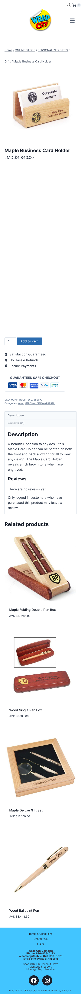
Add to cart (29, 341)
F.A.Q (40, 944)
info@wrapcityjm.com (44, 958)
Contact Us (40, 938)
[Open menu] (72, 20)
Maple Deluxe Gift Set (26, 810)
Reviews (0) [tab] (16, 423)
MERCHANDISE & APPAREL (40, 403)
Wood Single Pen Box (25, 710)
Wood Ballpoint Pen (24, 910)
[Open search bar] (68, 5)
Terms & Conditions (40, 933)
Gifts (21, 403)
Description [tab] (16, 415)
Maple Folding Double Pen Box (32, 610)
